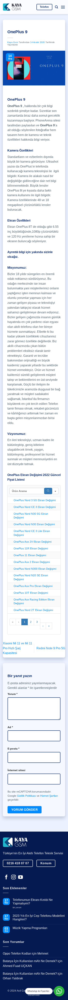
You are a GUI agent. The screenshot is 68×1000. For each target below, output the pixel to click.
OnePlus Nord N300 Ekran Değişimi (35, 568)
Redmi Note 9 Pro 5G (50, 648)
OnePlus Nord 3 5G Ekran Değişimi (35, 500)
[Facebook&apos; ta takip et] (6, 877)
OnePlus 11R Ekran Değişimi (31, 548)
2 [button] (31, 621)
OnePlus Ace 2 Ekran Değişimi (32, 561)
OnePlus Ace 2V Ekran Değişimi (33, 541)
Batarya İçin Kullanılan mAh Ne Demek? (30, 961)
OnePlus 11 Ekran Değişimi (30, 555)
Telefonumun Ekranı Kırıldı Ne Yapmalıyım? (33, 901)
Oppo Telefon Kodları (17, 953)
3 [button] (37, 621)
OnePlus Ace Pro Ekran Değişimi (33, 585)
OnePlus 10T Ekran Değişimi (31, 592)
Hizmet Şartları (49, 795)
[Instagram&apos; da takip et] (13, 877)
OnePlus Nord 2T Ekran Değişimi (33, 610)
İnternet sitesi (16, 770)
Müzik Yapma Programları (30, 928)
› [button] (42, 625)
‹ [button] (18, 621)
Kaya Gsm (12, 42)
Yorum (12, 693)
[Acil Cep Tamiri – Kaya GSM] (12, 7)
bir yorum (18, 907)
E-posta (13, 748)
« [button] (12, 621)
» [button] (49, 625)
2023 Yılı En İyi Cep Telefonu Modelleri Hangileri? (39, 917)
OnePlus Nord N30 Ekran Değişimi (34, 524)
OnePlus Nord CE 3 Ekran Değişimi (35, 506)
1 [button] (24, 621)
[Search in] (55, 491)
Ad (10, 727)
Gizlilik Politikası (26, 795)
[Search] (48, 491)
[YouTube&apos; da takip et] (20, 877)
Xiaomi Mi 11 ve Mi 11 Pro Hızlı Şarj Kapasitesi (17, 648)
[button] (56, 7)
